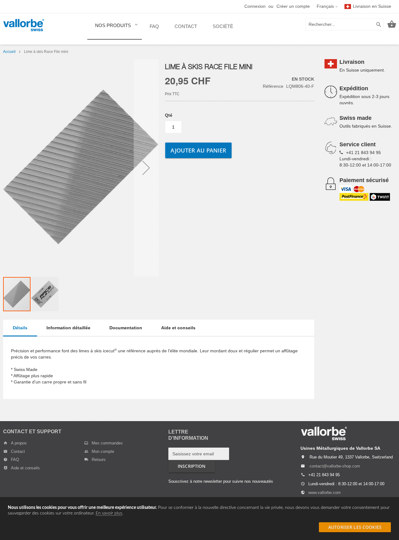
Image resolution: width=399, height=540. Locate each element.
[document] (199, 510)
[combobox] (344, 24)
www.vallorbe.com (324, 492)
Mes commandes (107, 443)
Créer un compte (293, 6)
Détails (20, 327)
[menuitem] (114, 28)
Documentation (125, 327)
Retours (99, 459)
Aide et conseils (178, 327)
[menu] (164, 29)
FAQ (15, 459)
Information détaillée (68, 327)
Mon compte (103, 451)
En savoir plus (109, 513)
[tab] (20, 328)
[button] (327, 6)
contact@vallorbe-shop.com (335, 466)
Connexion (255, 6)
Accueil (9, 51)
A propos (19, 443)
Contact (18, 451)
